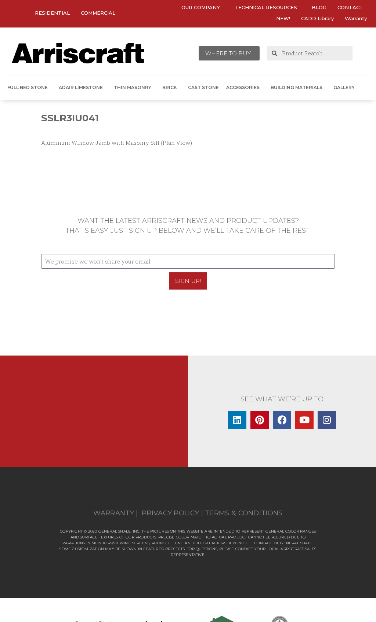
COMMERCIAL (98, 13)
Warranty (356, 18)
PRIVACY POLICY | (172, 513)
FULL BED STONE (27, 87)
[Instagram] (327, 420)
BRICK (169, 87)
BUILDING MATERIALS (296, 87)
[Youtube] (304, 420)
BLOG (319, 7)
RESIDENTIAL (52, 13)
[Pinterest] (259, 420)
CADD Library (317, 18)
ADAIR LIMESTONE (81, 87)
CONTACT (350, 7)
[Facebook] (282, 420)
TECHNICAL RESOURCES (266, 7)
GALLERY (344, 87)
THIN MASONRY (132, 87)
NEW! (283, 18)
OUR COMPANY (200, 7)
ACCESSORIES (243, 87)
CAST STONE (203, 87)
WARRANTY (113, 513)
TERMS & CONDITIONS (243, 513)
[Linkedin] (237, 420)
